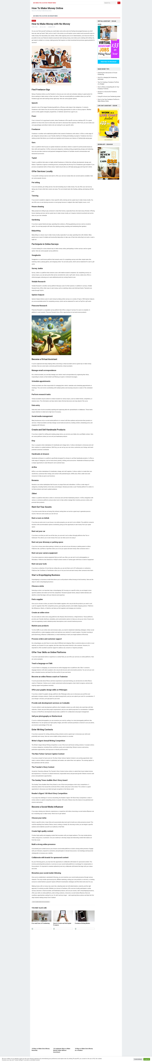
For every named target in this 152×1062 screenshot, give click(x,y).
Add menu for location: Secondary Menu (45, 16)
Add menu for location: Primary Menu (44, 2)
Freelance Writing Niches (82, 923)
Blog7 (33, 20)
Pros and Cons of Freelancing (41, 923)
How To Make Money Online (47, 8)
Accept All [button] (146, 1059)
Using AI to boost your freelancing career (109, 96)
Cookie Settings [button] (138, 1059)
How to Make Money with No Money (40, 901)
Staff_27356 (35, 27)
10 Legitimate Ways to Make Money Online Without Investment (61, 1050)
